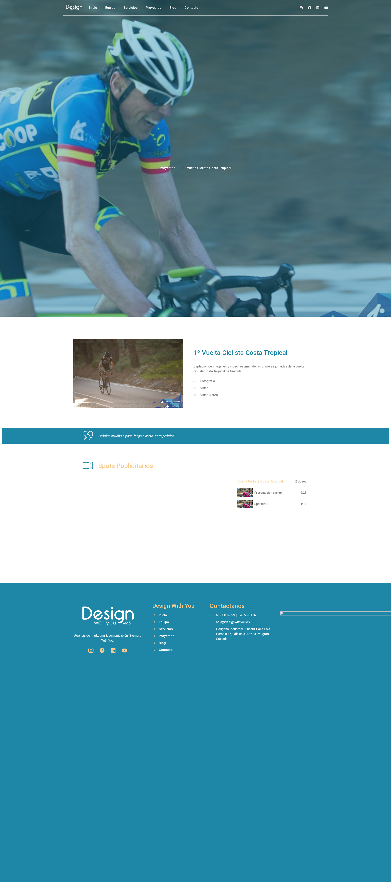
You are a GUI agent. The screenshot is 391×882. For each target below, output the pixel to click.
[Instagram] (301, 7)
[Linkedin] (318, 7)
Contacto (191, 8)
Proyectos (153, 8)
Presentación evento (268, 492)
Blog (172, 8)
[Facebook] (309, 7)
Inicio (93, 8)
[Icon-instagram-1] (90, 650)
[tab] (272, 492)
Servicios (131, 8)
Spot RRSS (261, 504)
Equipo (110, 8)
